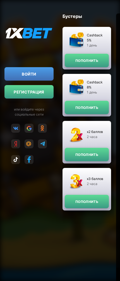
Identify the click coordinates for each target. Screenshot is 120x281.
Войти (29, 74)
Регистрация (29, 92)
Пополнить (86, 60)
